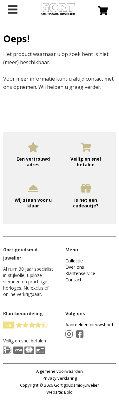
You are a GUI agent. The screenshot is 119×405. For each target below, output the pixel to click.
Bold (68, 392)
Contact (73, 280)
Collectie (74, 261)
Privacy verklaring (60, 378)
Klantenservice (80, 273)
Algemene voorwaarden (59, 371)
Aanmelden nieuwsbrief (89, 325)
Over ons (74, 267)
